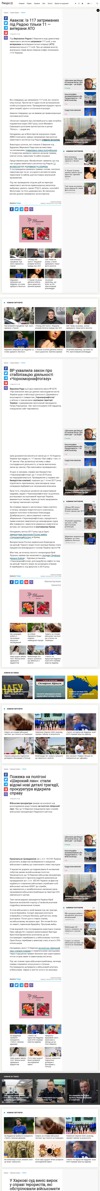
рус (91, 3)
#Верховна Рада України (53, 581)
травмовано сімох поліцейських (41, 150)
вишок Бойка (17, 558)
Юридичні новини (15, 769)
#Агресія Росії (56, 585)
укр (88, 3)
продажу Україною (51, 555)
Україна (37, 3)
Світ (43, 3)
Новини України (14, 12)
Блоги (50, 3)
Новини (21, 3)
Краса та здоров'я (61, 3)
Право (29, 3)
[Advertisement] (38, 75)
